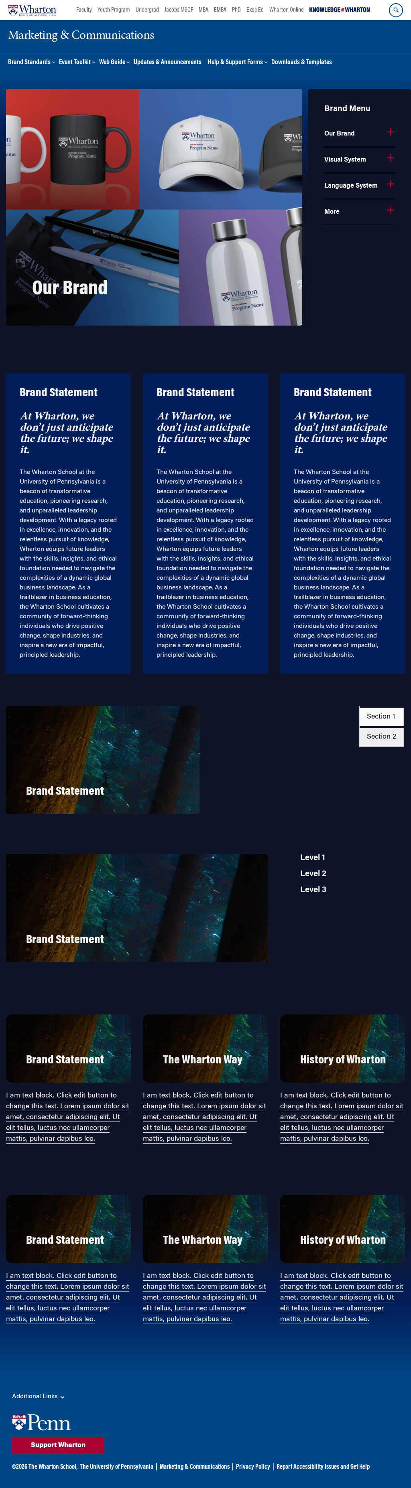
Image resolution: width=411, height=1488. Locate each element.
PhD (236, 10)
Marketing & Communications (195, 1467)
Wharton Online (286, 10)
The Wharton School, (52, 1467)
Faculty (84, 10)
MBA (203, 10)
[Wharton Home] (32, 10)
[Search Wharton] (396, 10)
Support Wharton (58, 1445)
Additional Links (35, 1396)
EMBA (220, 10)
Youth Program (114, 10)
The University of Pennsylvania (116, 1467)
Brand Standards (29, 62)
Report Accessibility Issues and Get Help (323, 1467)
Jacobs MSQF (179, 10)
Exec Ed (255, 10)
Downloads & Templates (301, 62)
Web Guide (112, 62)
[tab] (381, 717)
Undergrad (147, 10)
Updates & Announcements (167, 62)
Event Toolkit (75, 62)
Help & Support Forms (235, 62)
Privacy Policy (253, 1467)
